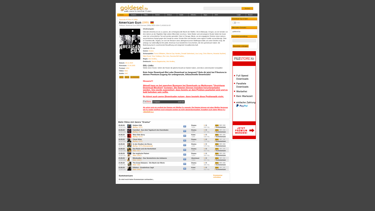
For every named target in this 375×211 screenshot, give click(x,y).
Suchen (247, 8)
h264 (127, 68)
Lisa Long (198, 53)
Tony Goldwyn (157, 56)
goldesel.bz (236, 31)
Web (126, 71)
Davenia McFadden (177, 56)
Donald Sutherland (187, 53)
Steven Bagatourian (159, 61)
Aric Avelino (152, 59)
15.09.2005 (131, 65)
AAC (126, 73)
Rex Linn (166, 56)
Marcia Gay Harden (173, 53)
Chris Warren (207, 53)
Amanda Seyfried (219, 53)
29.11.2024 (129, 63)
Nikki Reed (147, 56)
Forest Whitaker (159, 53)
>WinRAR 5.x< (148, 112)
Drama (151, 51)
